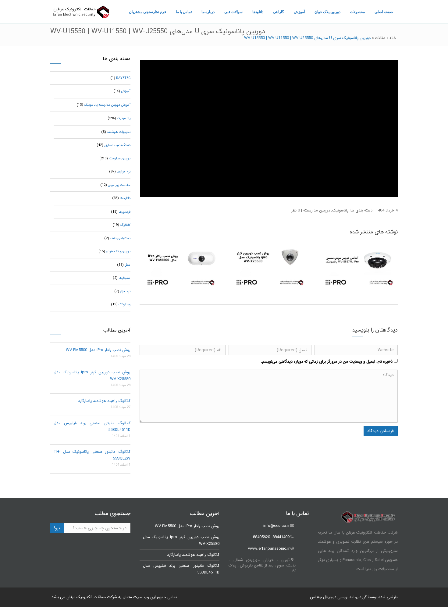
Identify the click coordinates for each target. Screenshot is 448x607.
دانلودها (257, 12)
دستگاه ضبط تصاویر (117, 145)
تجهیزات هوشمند (118, 132)
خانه (392, 38)
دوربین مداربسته (316, 210)
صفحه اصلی (384, 12)
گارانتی (278, 12)
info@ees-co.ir (276, 526)
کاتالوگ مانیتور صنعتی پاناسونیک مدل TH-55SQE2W (92, 455)
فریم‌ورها (124, 212)
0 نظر (295, 210)
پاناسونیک (340, 210)
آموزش (299, 12)
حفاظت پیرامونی (119, 185)
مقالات (380, 38)
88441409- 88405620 (271, 537)
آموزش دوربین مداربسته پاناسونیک (107, 105)
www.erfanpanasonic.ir (269, 548)
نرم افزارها (123, 171)
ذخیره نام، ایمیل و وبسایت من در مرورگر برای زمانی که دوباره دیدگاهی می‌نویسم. (327, 361)
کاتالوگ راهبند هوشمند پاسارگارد (104, 401)
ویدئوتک (124, 304)
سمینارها (124, 278)
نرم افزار (125, 291)
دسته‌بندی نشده (120, 238)
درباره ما (208, 12)
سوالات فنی (233, 12)
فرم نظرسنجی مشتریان (147, 12)
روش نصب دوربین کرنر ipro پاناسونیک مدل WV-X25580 (92, 375)
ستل (127, 265)
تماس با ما (184, 12)
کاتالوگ (125, 225)
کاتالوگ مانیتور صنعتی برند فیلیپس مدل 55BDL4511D (92, 426)
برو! (57, 528)
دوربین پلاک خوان (327, 12)
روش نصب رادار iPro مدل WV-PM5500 (98, 350)
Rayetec (123, 78)
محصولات (357, 12)
